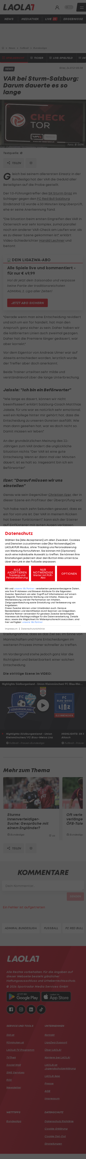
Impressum (11, 629)
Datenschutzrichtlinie (33, 629)
